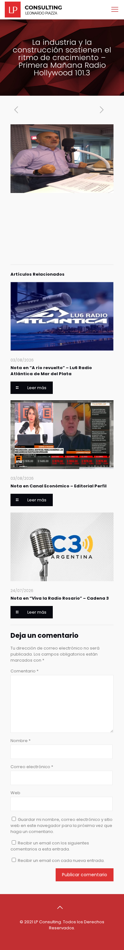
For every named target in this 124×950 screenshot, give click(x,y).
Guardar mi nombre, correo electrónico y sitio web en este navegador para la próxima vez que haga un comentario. (61, 825)
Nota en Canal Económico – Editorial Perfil (58, 486)
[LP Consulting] (33, 9)
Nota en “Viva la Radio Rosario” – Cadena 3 (59, 598)
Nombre (20, 741)
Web (15, 793)
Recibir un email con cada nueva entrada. (61, 860)
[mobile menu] (115, 9)
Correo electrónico (31, 767)
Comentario (24, 671)
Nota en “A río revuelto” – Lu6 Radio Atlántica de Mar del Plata (51, 371)
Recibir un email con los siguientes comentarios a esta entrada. (49, 846)
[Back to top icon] (62, 907)
